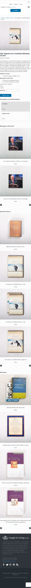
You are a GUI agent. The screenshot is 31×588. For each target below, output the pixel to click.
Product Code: (3, 84)
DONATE (21, 573)
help (10, 4)
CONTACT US (16, 574)
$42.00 (15, 524)
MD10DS (10, 84)
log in (16, 4)
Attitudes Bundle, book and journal (15, 407)
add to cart (5, 95)
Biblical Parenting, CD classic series (15, 246)
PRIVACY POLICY (7, 573)
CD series (4, 103)
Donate (15, 10)
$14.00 (1, 86)
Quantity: (2, 90)
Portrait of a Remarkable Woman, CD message (15, 199)
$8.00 (15, 163)
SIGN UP (26, 573)
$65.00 (15, 249)
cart (21, 4)
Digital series (5, 113)
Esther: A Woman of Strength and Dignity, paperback (15, 483)
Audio (7, 18)
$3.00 (3, 118)
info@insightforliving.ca (9, 561)
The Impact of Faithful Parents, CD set (15, 322)
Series (11, 18)
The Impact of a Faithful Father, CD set (15, 284)
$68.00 (15, 410)
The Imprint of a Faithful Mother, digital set (15, 359)
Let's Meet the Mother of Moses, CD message (15, 161)
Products (3, 18)
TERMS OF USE (15, 573)
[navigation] (16, 4)
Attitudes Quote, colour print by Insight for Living (15, 445)
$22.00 (15, 485)
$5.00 (15, 447)
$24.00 (15, 324)
